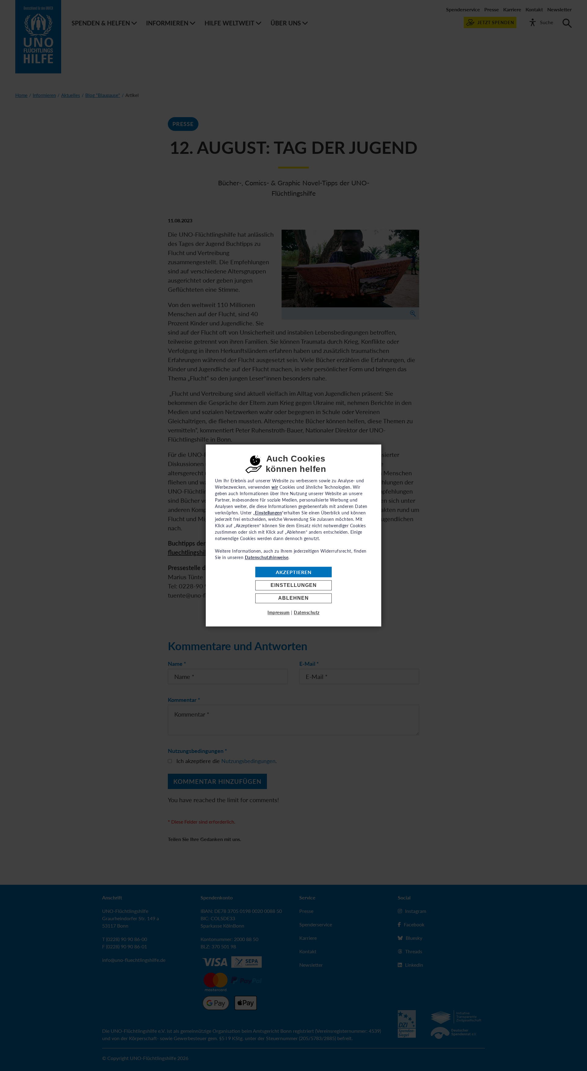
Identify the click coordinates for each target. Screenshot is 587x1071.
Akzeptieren (294, 572)
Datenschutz (306, 612)
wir (274, 487)
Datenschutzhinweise (267, 557)
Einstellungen (294, 585)
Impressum (279, 612)
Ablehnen (293, 598)
